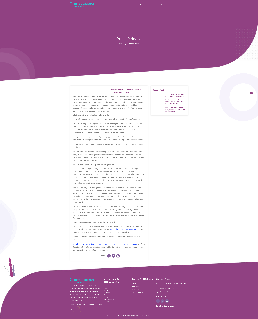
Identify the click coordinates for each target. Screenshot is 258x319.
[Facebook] (158, 301)
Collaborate (137, 5)
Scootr (106, 288)
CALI (134, 283)
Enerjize (107, 302)
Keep (106, 297)
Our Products (151, 5)
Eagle (106, 286)
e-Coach (107, 293)
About (126, 5)
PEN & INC (136, 286)
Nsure (106, 290)
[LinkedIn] (162, 301)
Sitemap (99, 305)
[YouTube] (167, 301)
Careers (91, 305)
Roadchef (107, 295)
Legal (72, 305)
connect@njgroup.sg (167, 288)
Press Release (167, 5)
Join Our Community (165, 306)
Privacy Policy (81, 305)
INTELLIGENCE (138, 292)
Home (117, 5)
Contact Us (181, 5)
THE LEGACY (137, 289)
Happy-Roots (109, 299)
